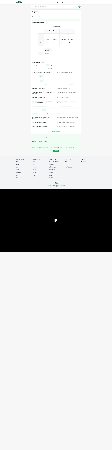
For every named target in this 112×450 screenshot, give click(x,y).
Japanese (18, 166)
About (66, 162)
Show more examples (56, 131)
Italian (34, 166)
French (17, 174)
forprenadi (49, 147)
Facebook (85, 161)
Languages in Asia (52, 167)
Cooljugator (34, 141)
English (17, 169)
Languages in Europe (53, 166)
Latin (33, 162)
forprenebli (56, 147)
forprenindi (71, 147)
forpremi (35, 147)
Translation (57, 26)
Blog (61, 2)
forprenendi (63, 147)
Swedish (34, 172)
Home (66, 161)
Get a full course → (75, 19)
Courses (67, 2)
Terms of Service (68, 167)
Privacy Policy (67, 169)
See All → (18, 177)
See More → (51, 177)
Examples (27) (42, 16)
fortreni (42, 147)
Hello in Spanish (52, 169)
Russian (17, 162)
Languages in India (52, 164)
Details (48, 16)
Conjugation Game (68, 166)
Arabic (17, 164)
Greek (17, 161)
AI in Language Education (53, 161)
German (17, 175)
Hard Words (51, 172)
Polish (34, 175)
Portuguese (18, 172)
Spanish (17, 167)
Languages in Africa (52, 162)
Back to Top (56, 150)
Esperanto (40, 141)
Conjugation (47, 2)
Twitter (84, 162)
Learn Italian (51, 175)
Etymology (55, 2)
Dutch (17, 170)
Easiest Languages (52, 170)
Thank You (51, 174)
